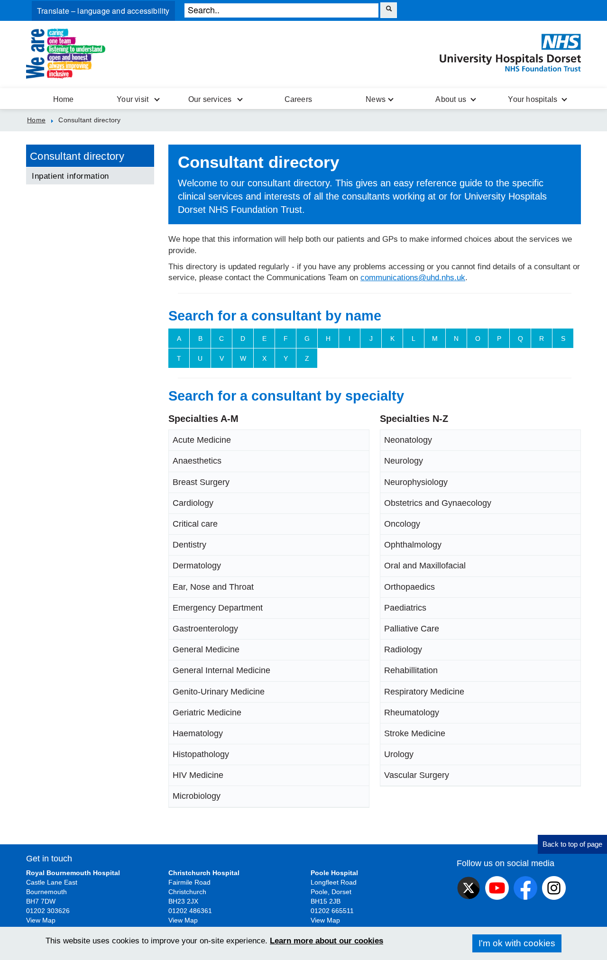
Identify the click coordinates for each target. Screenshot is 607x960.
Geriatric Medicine (207, 712)
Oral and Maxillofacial (425, 565)
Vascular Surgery (416, 775)
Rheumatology (411, 712)
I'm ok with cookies (516, 943)
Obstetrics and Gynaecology (437, 503)
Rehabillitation (411, 670)
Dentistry (189, 544)
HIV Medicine (198, 775)
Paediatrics (405, 608)
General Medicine (206, 649)
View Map (40, 920)
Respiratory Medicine (424, 691)
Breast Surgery (201, 482)
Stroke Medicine (414, 733)
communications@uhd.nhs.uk (412, 277)
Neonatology (408, 440)
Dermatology (197, 565)
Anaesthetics (197, 461)
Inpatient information (70, 176)
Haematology (198, 733)
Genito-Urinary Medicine (219, 691)
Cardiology (193, 503)
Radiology (403, 649)
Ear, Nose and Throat (213, 587)
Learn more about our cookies (326, 940)
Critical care (195, 524)
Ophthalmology (412, 544)
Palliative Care (411, 628)
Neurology (403, 461)
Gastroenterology (205, 628)
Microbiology (197, 796)
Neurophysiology (416, 482)
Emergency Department (218, 608)
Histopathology (201, 754)
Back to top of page (572, 844)
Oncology (402, 524)
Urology (399, 754)
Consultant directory (77, 156)
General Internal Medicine (221, 670)
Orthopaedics (409, 587)
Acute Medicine (202, 440)
